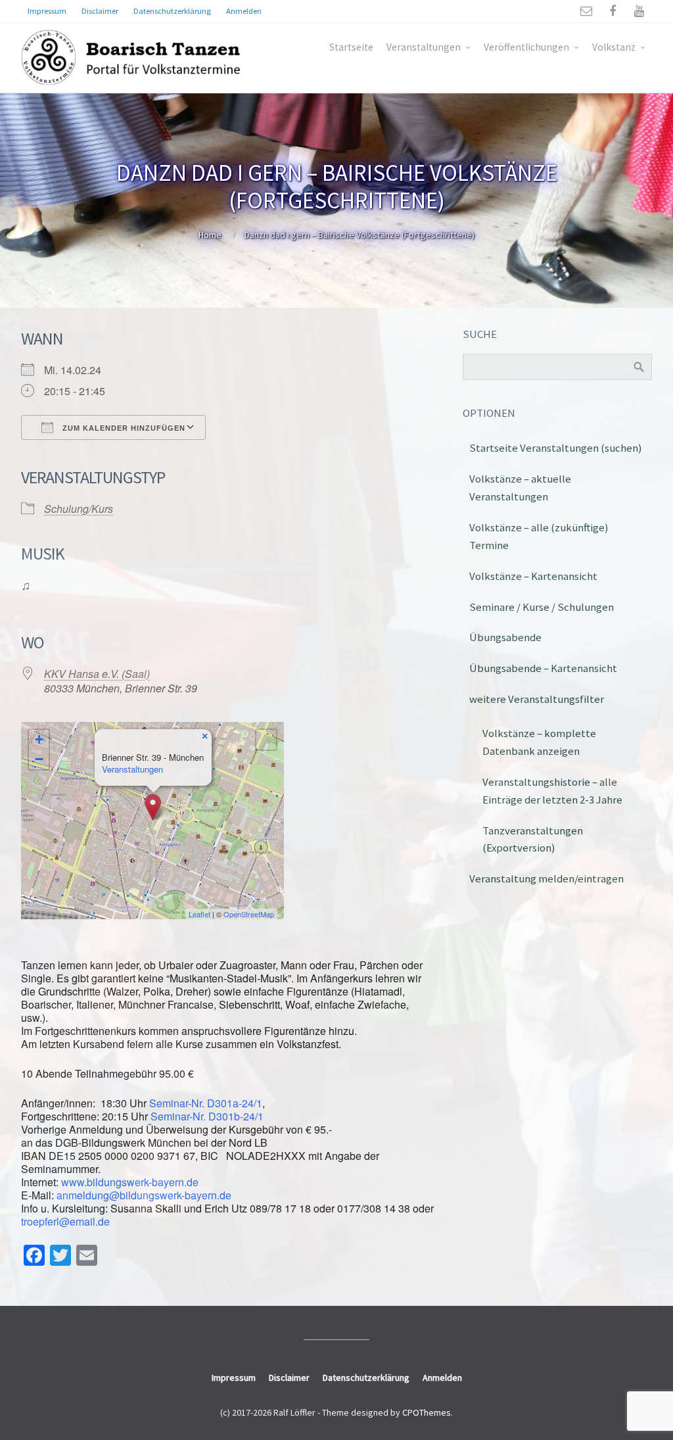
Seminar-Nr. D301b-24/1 (207, 1116)
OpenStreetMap (248, 914)
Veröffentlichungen (526, 47)
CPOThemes (426, 1412)
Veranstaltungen (423, 47)
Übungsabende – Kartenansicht (543, 668)
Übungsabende (505, 637)
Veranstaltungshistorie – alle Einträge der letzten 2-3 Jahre (552, 791)
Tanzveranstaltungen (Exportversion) (532, 839)
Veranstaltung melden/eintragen (546, 878)
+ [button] (39, 739)
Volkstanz (614, 47)
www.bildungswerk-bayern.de (129, 1181)
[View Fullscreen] (266, 740)
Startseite (351, 47)
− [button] (39, 759)
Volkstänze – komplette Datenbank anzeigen (539, 742)
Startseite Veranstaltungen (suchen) (555, 448)
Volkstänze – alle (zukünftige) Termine (539, 536)
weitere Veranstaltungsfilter (536, 699)
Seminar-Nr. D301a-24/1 (205, 1103)
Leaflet (199, 914)
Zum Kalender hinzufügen (122, 428)
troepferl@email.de (65, 1221)
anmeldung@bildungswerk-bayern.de (144, 1195)
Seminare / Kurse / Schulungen (541, 607)
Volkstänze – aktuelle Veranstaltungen (520, 487)
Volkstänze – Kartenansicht (533, 576)
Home (209, 235)
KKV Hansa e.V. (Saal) (97, 673)
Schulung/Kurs (78, 508)
